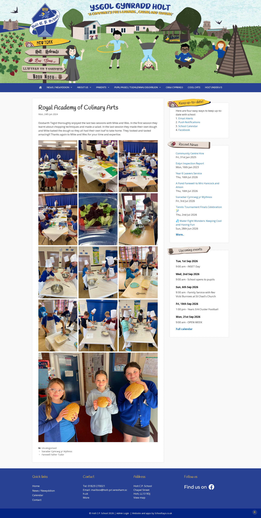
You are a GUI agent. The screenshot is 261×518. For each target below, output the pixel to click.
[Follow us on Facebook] (199, 489)
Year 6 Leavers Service (189, 173)
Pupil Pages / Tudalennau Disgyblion (136, 87)
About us (82, 87)
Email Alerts (185, 118)
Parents (101, 87)
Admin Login (122, 513)
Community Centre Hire (190, 153)
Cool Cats (194, 87)
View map (139, 497)
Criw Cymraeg (174, 87)
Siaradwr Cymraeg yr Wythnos (57, 451)
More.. (180, 234)
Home (36, 486)
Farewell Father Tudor (53, 454)
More (86, 497)
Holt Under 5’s (213, 87)
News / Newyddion (58, 87)
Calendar (37, 495)
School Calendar (188, 126)
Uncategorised (49, 448)
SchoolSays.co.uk (163, 513)
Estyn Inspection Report (190, 163)
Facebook (184, 130)
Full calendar (184, 329)
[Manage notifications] (254, 512)
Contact (36, 500)
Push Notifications (189, 122)
